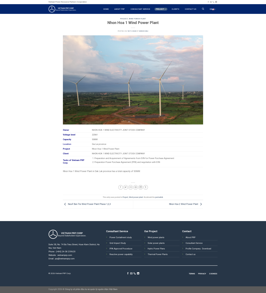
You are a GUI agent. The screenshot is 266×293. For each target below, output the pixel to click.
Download (206, 249)
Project (160, 9)
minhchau (143, 31)
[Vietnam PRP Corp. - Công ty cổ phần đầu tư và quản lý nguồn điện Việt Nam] (62, 8)
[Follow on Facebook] (208, 2)
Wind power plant (137, 19)
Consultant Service (194, 243)
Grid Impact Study (118, 243)
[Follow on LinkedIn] (216, 2)
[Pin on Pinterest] (135, 187)
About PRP (119, 9)
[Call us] (213, 2)
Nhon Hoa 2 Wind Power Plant (184, 204)
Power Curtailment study (121, 237)
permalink (159, 197)
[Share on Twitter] (125, 187)
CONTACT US (190, 9)
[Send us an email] (211, 2)
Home (106, 9)
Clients (175, 9)
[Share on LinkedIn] (140, 187)
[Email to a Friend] (130, 187)
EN (211, 9)
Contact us (190, 254)
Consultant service (140, 9)
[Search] (203, 9)
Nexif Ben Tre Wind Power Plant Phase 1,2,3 (89, 204)
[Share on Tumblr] (145, 187)
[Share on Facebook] (120, 187)
